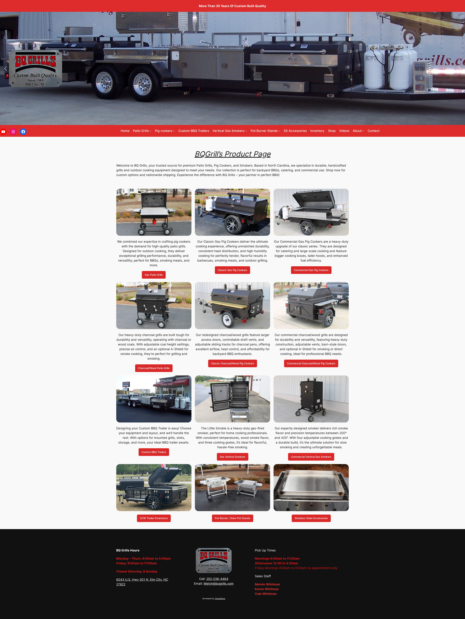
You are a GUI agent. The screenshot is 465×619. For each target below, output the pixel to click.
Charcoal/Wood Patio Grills (154, 368)
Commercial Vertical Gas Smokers (311, 456)
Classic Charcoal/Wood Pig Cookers (232, 363)
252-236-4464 (217, 579)
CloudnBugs (220, 599)
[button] (6, 68)
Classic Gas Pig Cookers (232, 270)
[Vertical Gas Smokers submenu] (246, 131)
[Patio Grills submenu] (150, 131)
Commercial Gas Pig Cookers (311, 270)
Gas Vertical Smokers (232, 456)
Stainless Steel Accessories (311, 518)
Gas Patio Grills (154, 274)
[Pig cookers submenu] (174, 131)
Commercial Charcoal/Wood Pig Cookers (311, 363)
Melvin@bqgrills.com (219, 583)
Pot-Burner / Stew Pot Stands (232, 518)
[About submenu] (363, 131)
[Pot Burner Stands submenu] (279, 131)
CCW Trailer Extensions (154, 518)
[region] (232, 68)
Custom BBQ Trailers (153, 452)
